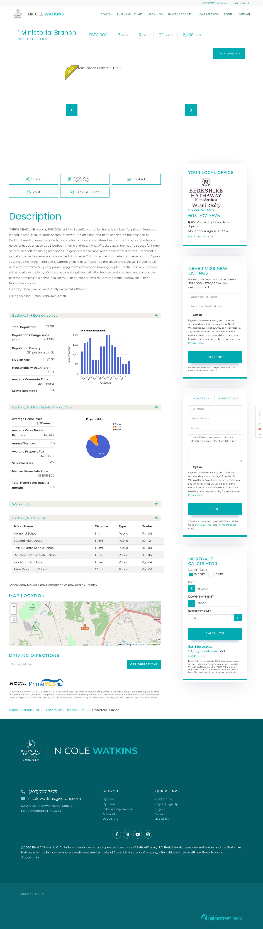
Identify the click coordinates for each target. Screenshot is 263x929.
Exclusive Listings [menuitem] (129, 14)
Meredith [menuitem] (109, 814)
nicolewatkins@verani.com (54, 798)
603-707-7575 (204, 215)
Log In (236, 3)
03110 (84, 710)
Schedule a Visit (228, 398)
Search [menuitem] (106, 14)
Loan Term (197, 569)
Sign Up (245, 3)
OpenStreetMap (141, 644)
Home (13, 710)
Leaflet (126, 644)
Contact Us (194, 236)
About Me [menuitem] (162, 819)
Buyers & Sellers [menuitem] (179, 14)
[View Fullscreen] (13, 619)
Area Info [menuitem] (155, 14)
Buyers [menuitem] (160, 809)
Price (193, 582)
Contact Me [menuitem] (163, 799)
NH (38, 710)
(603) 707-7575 (208, 3)
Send (215, 509)
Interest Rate (199, 611)
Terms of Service (227, 524)
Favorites (223, 3)
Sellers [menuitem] (160, 814)
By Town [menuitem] (109, 804)
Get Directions (144, 664)
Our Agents (209, 236)
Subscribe (215, 356)
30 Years (199, 574)
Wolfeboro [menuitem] (110, 819)
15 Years (218, 574)
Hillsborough (53, 710)
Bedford (71, 710)
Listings (26, 710)
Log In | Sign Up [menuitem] (166, 804)
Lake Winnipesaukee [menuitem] (118, 809)
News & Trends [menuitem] (208, 14)
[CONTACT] (229, 53)
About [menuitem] (228, 14)
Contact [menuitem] (244, 14)
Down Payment (201, 596)
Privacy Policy (195, 342)
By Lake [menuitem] (108, 799)
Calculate (215, 633)
